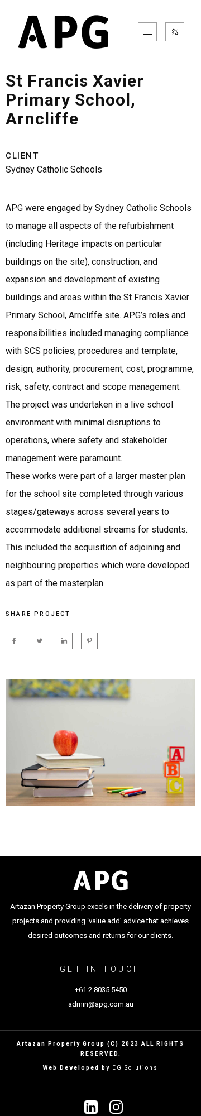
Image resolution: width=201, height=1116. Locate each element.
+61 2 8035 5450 (101, 989)
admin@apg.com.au (100, 1004)
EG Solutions (135, 1068)
